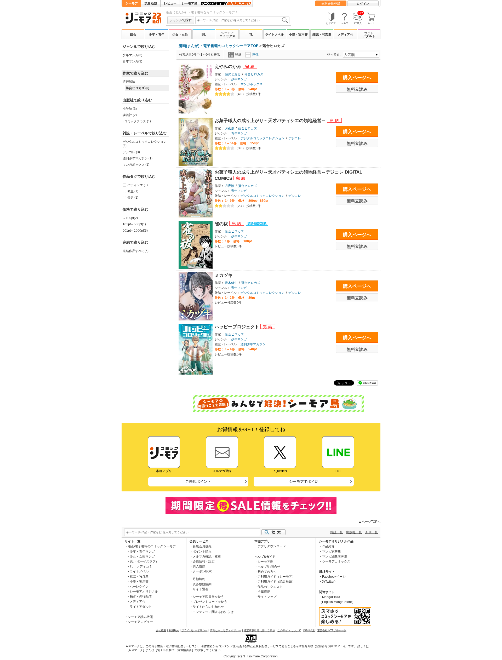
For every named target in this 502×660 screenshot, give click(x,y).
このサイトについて (289, 630)
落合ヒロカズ (253, 74)
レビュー (170, 3)
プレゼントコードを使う (210, 602)
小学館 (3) (130, 109)
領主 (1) (132, 191)
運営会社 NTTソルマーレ (331, 630)
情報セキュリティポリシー (225, 630)
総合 (133, 34)
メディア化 (345, 34)
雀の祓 (222, 223)
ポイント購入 (202, 551)
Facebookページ (334, 576)
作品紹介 (328, 546)
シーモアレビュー (140, 622)
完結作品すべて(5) (136, 251)
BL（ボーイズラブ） (144, 561)
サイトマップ (267, 597)
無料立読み (357, 89)
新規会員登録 (202, 546)
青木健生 (231, 283)
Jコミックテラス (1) (137, 121)
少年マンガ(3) (132, 55)
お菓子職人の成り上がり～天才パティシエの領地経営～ (271, 120)
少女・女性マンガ (142, 556)
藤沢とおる (233, 74)
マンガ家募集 (331, 551)
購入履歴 (199, 566)
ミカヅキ (223, 275)
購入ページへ (357, 77)
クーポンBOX (202, 571)
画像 (255, 54)
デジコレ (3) (131, 152)
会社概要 (161, 630)
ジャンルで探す (181, 20)
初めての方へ (267, 571)
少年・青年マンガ (142, 551)
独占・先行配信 (141, 596)
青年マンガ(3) (132, 61)
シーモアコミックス (227, 34)
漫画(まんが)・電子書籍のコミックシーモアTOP (218, 46)
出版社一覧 (354, 532)
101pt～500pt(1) (134, 224)
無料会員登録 (330, 3)
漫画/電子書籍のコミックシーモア (152, 546)
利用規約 (174, 630)
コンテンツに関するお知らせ (213, 612)
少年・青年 (156, 34)
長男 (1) (132, 197)
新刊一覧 (371, 532)
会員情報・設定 (204, 561)
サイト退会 (200, 589)
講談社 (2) (130, 115)
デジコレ (294, 138)
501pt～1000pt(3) (135, 230)
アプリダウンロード (272, 546)
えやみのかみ (229, 66)
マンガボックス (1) (136, 165)
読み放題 (151, 3)
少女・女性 (180, 34)
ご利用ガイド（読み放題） (276, 581)
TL (251, 34)
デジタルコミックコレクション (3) (145, 144)
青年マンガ (239, 133)
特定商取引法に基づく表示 (259, 630)
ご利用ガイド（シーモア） (276, 576)
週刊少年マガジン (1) (137, 158)
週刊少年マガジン (253, 344)
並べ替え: (334, 54)
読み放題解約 (202, 584)
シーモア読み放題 (140, 617)
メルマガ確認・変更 (207, 556)
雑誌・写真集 (321, 34)
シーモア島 (189, 3)
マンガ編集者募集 (334, 556)
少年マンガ (239, 79)
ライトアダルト (369, 34)
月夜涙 (229, 128)
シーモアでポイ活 (303, 481)
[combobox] (242, 20)
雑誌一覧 (336, 532)
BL (204, 34)
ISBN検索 (309, 630)
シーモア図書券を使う (208, 597)
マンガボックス (252, 84)
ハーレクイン (139, 586)
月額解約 (199, 579)
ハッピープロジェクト (237, 326)
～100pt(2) (130, 218)
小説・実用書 (298, 34)
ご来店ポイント (198, 481)
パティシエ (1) (137, 185)
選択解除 (129, 82)
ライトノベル (274, 34)
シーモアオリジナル (144, 591)
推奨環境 (264, 592)
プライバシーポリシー (194, 630)
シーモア (131, 3)
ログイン (363, 3)
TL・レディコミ (141, 566)
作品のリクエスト (270, 587)
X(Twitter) (328, 581)
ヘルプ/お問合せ (269, 567)
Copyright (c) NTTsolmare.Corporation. (251, 656)
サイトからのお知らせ (208, 607)
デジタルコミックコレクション (262, 138)
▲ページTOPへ (369, 522)
